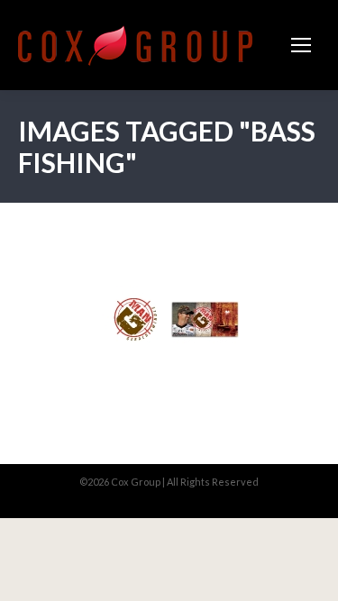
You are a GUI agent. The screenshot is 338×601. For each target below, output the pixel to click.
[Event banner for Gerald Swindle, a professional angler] (205, 319)
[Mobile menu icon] (301, 45)
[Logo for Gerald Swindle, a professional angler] (134, 319)
